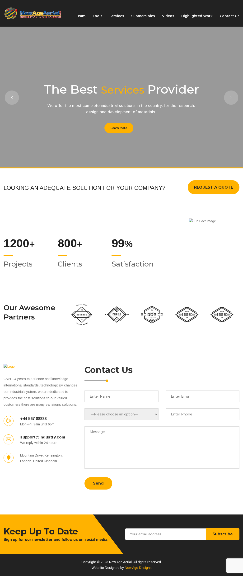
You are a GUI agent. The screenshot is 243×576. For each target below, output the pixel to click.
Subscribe (222, 534)
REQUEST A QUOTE (213, 187)
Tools (97, 16)
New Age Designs (138, 568)
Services (116, 16)
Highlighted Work (197, 16)
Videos (168, 16)
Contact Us (229, 16)
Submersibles (143, 16)
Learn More (119, 128)
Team (80, 16)
